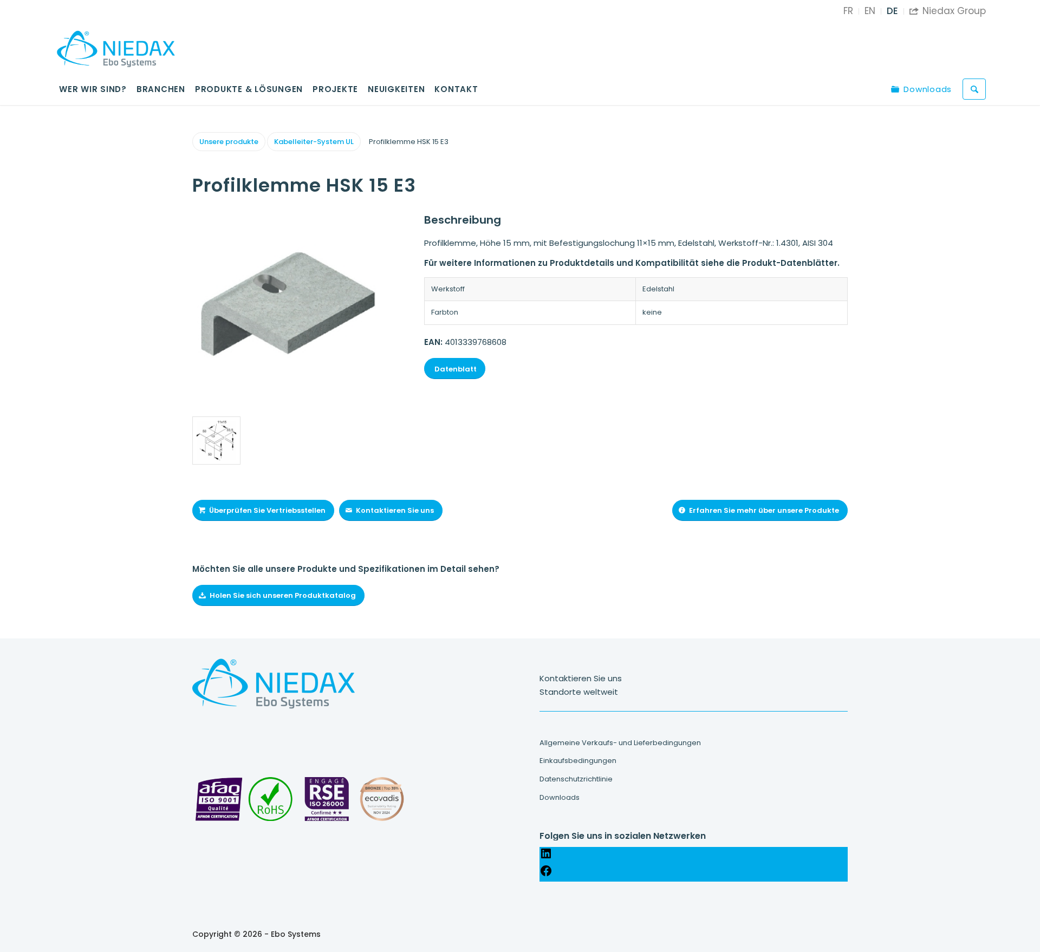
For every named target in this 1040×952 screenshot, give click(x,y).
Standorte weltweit (579, 691)
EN (869, 10)
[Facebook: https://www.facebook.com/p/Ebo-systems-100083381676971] (546, 874)
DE (892, 10)
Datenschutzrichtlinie (576, 779)
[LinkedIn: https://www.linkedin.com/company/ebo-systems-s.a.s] (546, 857)
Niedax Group (947, 10)
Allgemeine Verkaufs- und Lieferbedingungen (620, 743)
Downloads (560, 797)
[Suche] (974, 89)
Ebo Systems (296, 934)
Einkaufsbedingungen (578, 760)
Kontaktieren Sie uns (581, 678)
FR (848, 10)
